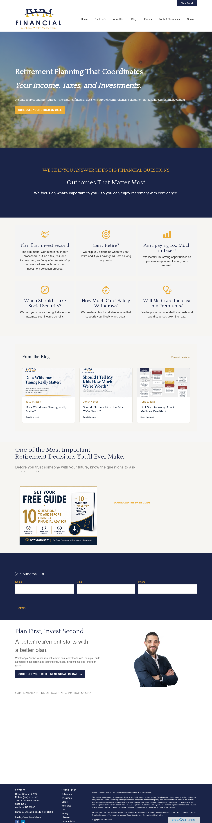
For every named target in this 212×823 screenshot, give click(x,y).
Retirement (66, 793)
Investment (66, 797)
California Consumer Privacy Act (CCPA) (170, 812)
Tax (63, 809)
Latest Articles (68, 821)
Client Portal (187, 3)
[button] (84, 19)
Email (80, 582)
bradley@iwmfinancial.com (28, 817)
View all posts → (180, 357)
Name (18, 582)
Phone (142, 582)
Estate (64, 801)
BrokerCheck (146, 792)
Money (64, 813)
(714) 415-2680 (30, 793)
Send (22, 608)
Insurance (66, 805)
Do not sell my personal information (149, 815)
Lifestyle (65, 817)
